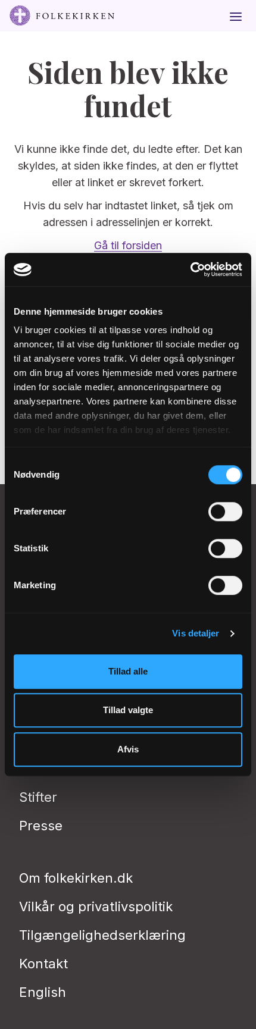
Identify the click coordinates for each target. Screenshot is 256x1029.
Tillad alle (128, 671)
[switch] (225, 511)
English (42, 992)
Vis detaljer (195, 633)
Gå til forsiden (128, 245)
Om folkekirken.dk (76, 878)
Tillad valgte (128, 710)
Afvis (128, 749)
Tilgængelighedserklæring (102, 935)
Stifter (38, 797)
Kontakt (43, 963)
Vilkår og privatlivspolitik (96, 906)
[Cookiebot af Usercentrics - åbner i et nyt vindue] (190, 269)
